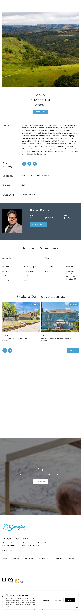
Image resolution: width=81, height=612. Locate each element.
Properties (16, 558)
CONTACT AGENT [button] (38, 224)
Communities (29, 558)
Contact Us (72, 558)
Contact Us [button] (40, 482)
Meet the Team (44, 558)
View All (73, 350)
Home (5, 558)
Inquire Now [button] (40, 112)
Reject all (46, 600)
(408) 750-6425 (51, 218)
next (10, 350)
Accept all (70, 600)
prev (4, 350)
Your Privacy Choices (40, 610)
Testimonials (59, 558)
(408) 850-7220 (8, 543)
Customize (58, 600)
